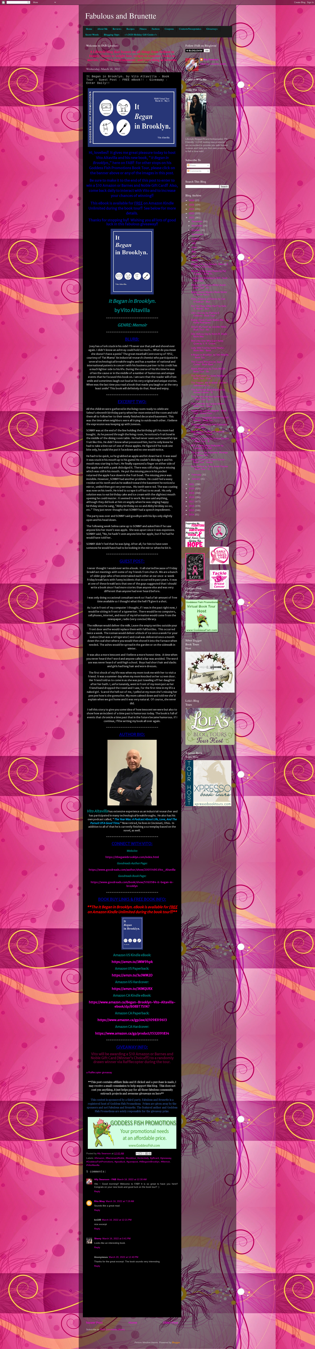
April (194, 256)
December (197, 221)
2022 (192, 217)
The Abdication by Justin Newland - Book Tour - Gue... (209, 377)
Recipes (130, 28)
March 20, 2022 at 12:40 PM (123, 1257)
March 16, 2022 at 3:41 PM (116, 1238)
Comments (195, 171)
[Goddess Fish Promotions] (201, 631)
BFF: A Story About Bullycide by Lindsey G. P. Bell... (207, 446)
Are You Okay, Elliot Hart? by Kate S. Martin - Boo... (208, 307)
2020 (192, 488)
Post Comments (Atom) (112, 1329)
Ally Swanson (211, 59)
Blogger (176, 1342)
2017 (192, 501)
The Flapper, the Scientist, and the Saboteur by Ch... (209, 384)
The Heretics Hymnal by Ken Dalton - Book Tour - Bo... (209, 398)
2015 (192, 510)
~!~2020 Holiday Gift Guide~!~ (141, 34)
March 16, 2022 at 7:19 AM (120, 1201)
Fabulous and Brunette (120, 15)
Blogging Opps (111, 34)
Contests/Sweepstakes (190, 28)
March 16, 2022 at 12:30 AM (132, 1179)
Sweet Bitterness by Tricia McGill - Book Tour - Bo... (208, 370)
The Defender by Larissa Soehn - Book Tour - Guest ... (208, 405)
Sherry (97, 1238)
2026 (192, 200)
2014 (192, 514)
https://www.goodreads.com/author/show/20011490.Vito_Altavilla (132, 869)
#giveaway (165, 1158)
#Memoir (165, 1161)
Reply (97, 1191)
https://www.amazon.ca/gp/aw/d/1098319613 (132, 1020)
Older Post (170, 1322)
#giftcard (154, 1158)
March (195, 260)
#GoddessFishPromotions (99, 1161)
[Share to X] (143, 1153)
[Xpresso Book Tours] (208, 805)
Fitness (143, 28)
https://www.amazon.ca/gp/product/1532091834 (132, 1033)
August (196, 238)
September (198, 234)
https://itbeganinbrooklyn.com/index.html (132, 857)
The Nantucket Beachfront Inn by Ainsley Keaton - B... (208, 391)
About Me (102, 28)
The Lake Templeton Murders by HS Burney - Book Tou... (210, 419)
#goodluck (120, 1161)
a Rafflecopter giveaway (99, 1072)
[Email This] (137, 1153)
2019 (192, 493)
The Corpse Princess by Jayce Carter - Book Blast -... (207, 363)
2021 (192, 484)
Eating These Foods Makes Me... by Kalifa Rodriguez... (210, 321)
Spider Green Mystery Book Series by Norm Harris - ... (209, 293)
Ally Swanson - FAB (105, 1179)
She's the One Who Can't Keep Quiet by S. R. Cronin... (207, 342)
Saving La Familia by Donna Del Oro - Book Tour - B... (210, 439)
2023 (192, 213)
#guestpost (132, 1161)
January (196, 479)
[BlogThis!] (140, 1153)
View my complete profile (213, 64)
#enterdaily (143, 1158)
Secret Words (92, 34)
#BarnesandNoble (115, 1158)
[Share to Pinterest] (149, 1153)
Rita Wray (99, 1201)
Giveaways (212, 28)
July (194, 243)
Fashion (156, 28)
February (197, 474)
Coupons (169, 28)
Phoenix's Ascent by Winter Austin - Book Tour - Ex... (209, 286)
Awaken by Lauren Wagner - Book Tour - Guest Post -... (208, 411)
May (194, 251)
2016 (192, 506)
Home (89, 28)
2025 (192, 204)
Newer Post (94, 1322)
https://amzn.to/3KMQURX (132, 989)
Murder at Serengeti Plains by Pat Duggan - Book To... (208, 272)
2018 (192, 497)
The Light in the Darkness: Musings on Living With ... (209, 453)
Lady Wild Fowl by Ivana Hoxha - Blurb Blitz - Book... (208, 349)
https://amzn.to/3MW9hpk (132, 962)
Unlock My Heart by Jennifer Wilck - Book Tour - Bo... (209, 328)
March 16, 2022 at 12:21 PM (117, 1220)
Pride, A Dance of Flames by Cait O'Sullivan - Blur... (208, 300)
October (196, 230)
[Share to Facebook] (146, 1153)
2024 (192, 209)
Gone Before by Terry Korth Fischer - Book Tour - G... (209, 467)
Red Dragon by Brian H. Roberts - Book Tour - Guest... (208, 432)
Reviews (117, 28)
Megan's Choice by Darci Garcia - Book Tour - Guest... (208, 460)
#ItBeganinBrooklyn (149, 1161)
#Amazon (99, 1158)
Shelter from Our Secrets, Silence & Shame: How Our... (209, 265)
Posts (192, 165)
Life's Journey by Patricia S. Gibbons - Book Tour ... (205, 314)
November (197, 225)
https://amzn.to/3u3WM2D (132, 975)
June (194, 247)
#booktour (131, 1158)
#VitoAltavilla (92, 1165)
